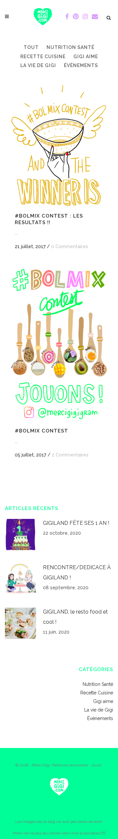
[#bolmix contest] (59, 344)
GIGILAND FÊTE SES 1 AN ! (76, 523)
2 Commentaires (70, 454)
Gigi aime (103, 701)
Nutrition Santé (98, 684)
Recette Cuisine (96, 692)
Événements (100, 718)
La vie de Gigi (98, 709)
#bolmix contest (41, 431)
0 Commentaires (69, 246)
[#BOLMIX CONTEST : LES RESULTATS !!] (59, 145)
